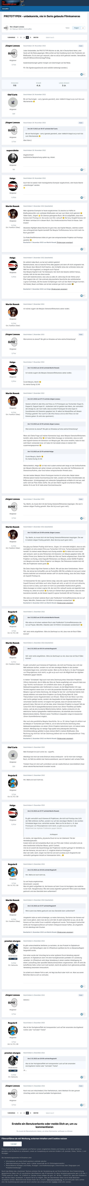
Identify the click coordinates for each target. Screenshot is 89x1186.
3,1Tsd (13, 65)
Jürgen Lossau (18, 27)
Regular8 (12, 612)
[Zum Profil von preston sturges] (13, 949)
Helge (12, 178)
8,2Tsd (13, 225)
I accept (13, 1144)
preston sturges (12, 941)
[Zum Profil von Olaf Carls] (13, 102)
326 (13, 114)
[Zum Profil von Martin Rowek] (13, 214)
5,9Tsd (13, 197)
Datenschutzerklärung (54, 1180)
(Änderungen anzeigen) (65, 242)
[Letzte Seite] (41, 37)
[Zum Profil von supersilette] (13, 158)
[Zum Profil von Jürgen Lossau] (6, 28)
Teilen (67, 28)
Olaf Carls (12, 95)
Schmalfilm (28, 29)
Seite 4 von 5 (50, 37)
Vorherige (11, 37)
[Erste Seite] (4, 37)
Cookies (54, 1182)
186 (13, 169)
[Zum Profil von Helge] (13, 186)
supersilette (13, 150)
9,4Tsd (13, 963)
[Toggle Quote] (26, 129)
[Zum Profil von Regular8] (13, 619)
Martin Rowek (12, 206)
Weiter (35, 37)
